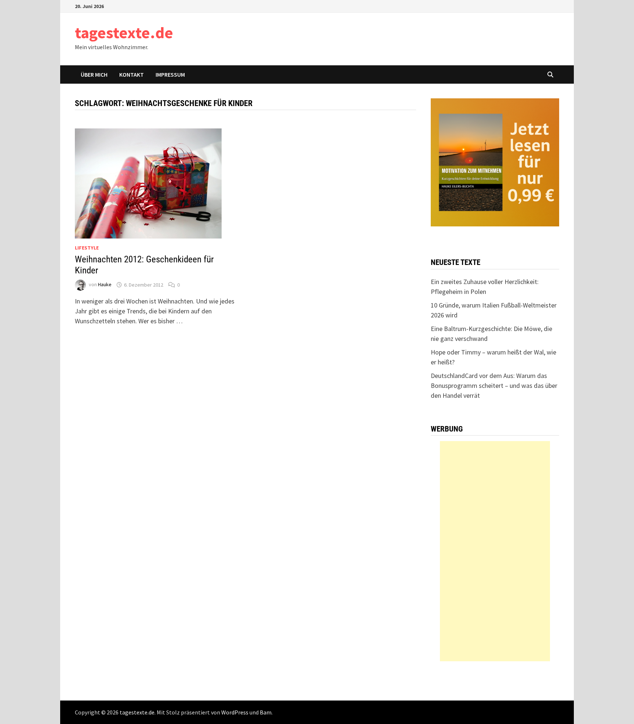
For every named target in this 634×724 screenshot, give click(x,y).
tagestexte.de (124, 32)
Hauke (105, 284)
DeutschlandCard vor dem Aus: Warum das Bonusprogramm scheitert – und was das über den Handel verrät (494, 385)
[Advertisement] (495, 551)
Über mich (94, 74)
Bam (266, 712)
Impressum (170, 74)
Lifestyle (87, 247)
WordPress (234, 712)
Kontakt (131, 74)
